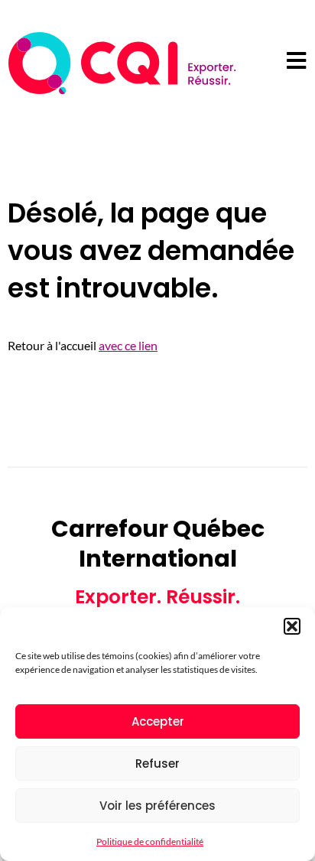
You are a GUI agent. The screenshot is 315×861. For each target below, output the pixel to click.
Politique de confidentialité (149, 841)
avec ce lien (128, 345)
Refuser (157, 763)
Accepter (158, 721)
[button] (292, 626)
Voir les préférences (157, 806)
